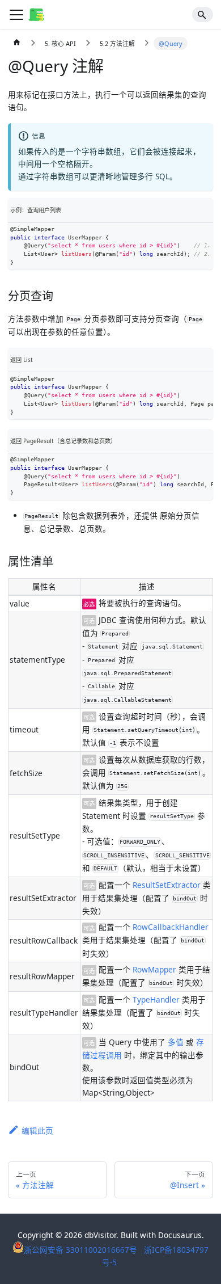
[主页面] (17, 43)
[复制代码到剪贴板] (204, 232)
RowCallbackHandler (171, 926)
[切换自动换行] (186, 232)
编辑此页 (37, 1130)
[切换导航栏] (16, 14)
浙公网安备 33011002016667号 (81, 1249)
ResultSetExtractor (167, 884)
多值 (176, 1042)
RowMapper (154, 969)
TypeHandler (156, 999)
